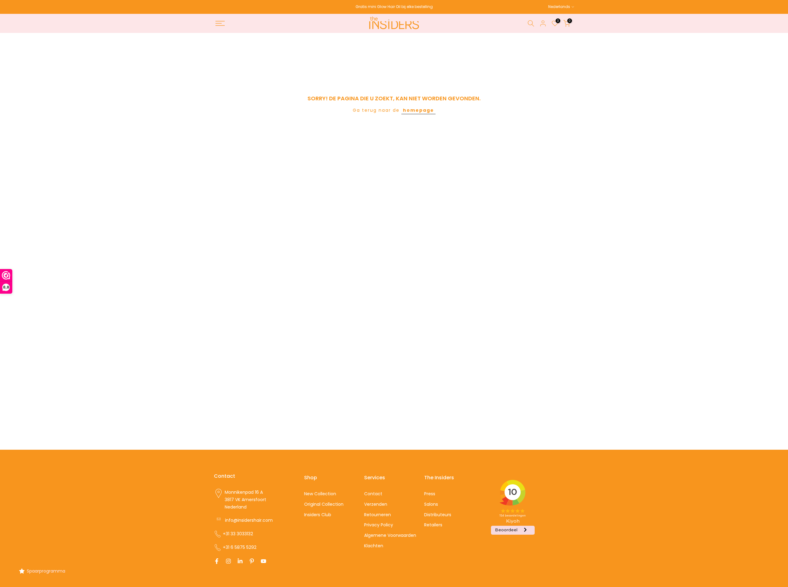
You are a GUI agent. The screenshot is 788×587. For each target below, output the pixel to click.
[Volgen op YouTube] (263, 561)
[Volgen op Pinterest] (252, 561)
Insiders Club (317, 514)
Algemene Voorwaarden (390, 535)
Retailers (433, 525)
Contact (373, 494)
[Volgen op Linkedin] (240, 561)
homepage (418, 110)
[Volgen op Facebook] (216, 561)
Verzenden (375, 504)
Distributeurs (437, 514)
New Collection (320, 494)
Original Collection (324, 504)
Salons (431, 504)
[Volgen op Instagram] (228, 561)
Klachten (373, 545)
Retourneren (377, 514)
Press (429, 494)
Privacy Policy (378, 525)
